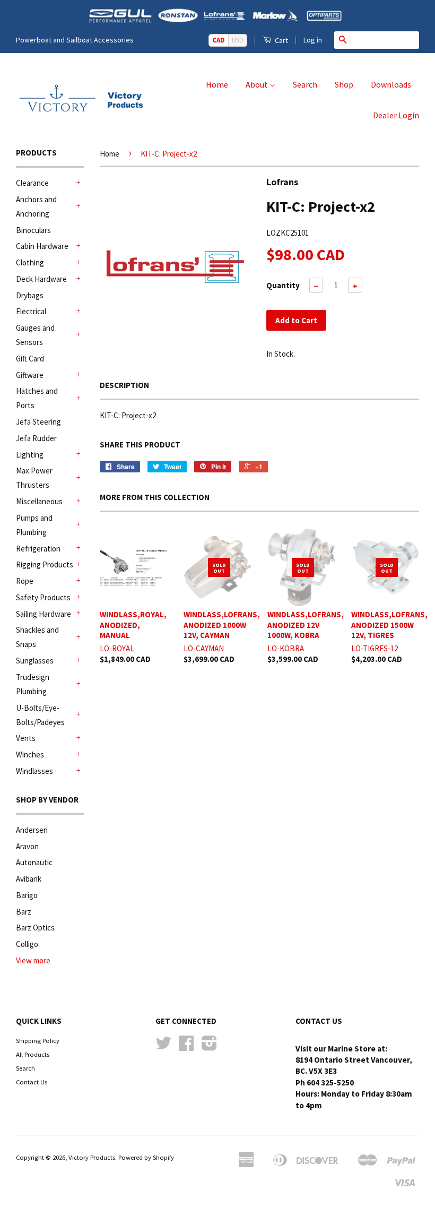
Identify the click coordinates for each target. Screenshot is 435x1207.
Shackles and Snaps (37, 637)
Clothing (30, 262)
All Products (32, 1054)
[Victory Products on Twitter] (163, 1046)
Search (305, 84)
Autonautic (34, 862)
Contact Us (31, 1081)
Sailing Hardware (43, 614)
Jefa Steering (38, 422)
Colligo (27, 944)
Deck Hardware (41, 279)
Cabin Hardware (42, 246)
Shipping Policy (37, 1040)
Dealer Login (396, 115)
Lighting (30, 455)
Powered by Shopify (146, 1157)
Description (124, 385)
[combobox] (385, 39)
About (257, 84)
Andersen (32, 830)
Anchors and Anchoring (36, 206)
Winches (30, 754)
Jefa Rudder (36, 438)
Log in (312, 40)
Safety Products (43, 597)
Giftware (30, 375)
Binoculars (33, 230)
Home (217, 84)
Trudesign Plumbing (32, 684)
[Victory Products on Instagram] (209, 1046)
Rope (24, 581)
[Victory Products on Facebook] (186, 1046)
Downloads (391, 84)
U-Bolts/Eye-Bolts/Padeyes (40, 715)
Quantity (283, 285)
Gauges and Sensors (35, 335)
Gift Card (30, 359)
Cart (280, 40)
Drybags (30, 295)
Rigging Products (44, 564)
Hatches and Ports (37, 398)
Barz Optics (35, 928)
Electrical (31, 311)
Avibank (28, 879)
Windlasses (34, 771)
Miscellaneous (39, 501)
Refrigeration (38, 549)
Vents (26, 738)
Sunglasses (35, 661)
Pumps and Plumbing (34, 525)
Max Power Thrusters (34, 477)
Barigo (27, 895)
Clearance (32, 183)
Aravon (27, 846)
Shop (344, 84)
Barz (23, 912)
